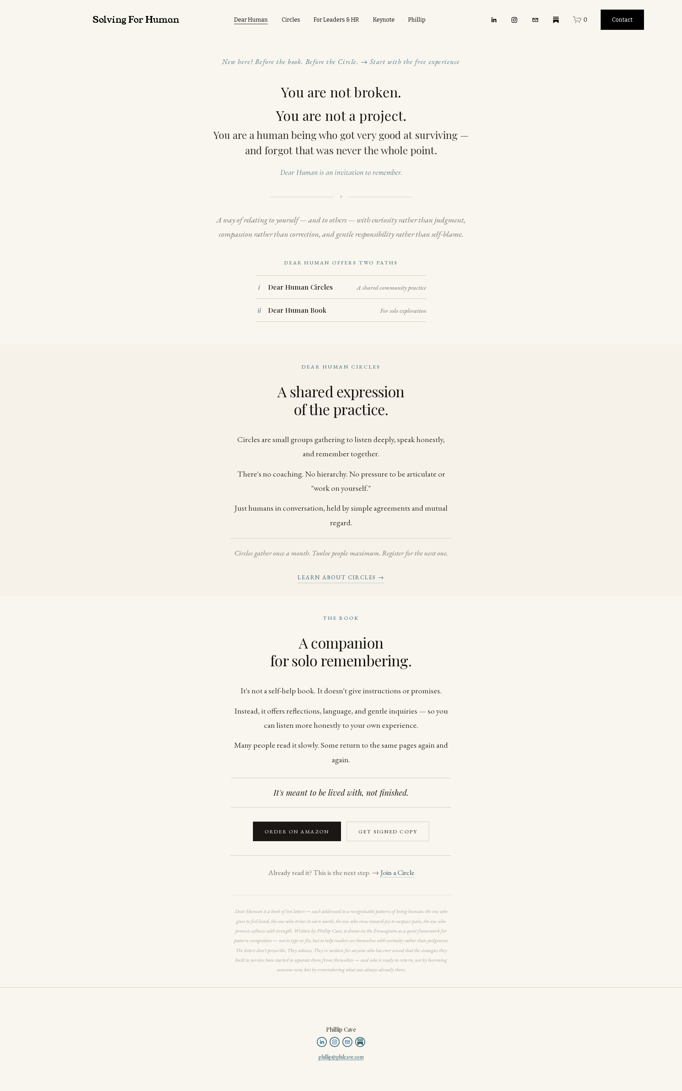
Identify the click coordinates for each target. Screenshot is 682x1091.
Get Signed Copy (387, 831)
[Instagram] (514, 19)
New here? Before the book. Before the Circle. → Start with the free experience (341, 62)
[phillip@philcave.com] (535, 19)
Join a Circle (397, 872)
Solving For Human (135, 20)
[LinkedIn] (493, 19)
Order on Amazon (297, 831)
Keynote (384, 19)
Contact (622, 19)
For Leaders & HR (336, 19)
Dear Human (251, 19)
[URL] (555, 19)
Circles (291, 19)
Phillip (417, 19)
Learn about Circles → (341, 577)
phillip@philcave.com (341, 1057)
